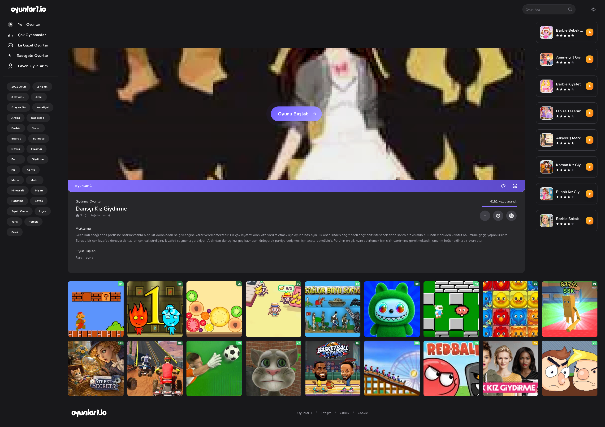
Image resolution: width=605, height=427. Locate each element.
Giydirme (38, 159)
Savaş (39, 201)
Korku (31, 170)
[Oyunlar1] (28, 9)
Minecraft (17, 190)
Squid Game (19, 211)
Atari (38, 97)
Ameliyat (43, 107)
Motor (34, 180)
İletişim (326, 413)
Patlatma (17, 201)
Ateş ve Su (18, 107)
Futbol (15, 159)
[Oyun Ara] (570, 9)
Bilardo (16, 138)
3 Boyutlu (17, 97)
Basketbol (38, 118)
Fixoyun (36, 149)
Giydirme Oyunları (89, 201)
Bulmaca (38, 138)
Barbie (15, 128)
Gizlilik (344, 413)
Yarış (14, 222)
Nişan (39, 190)
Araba (15, 118)
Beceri (36, 128)
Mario (15, 180)
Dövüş (15, 149)
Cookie (363, 413)
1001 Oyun (18, 87)
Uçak (42, 211)
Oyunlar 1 (304, 413)
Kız (13, 170)
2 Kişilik (42, 87)
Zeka (14, 232)
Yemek (33, 222)
